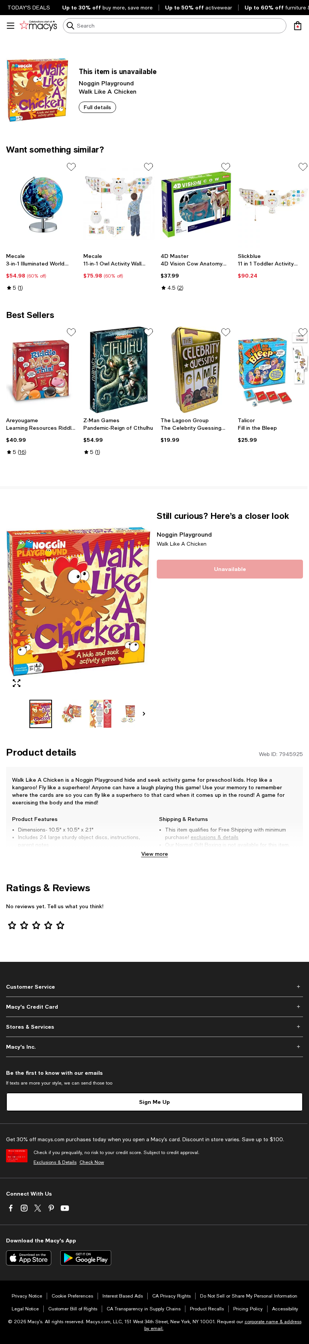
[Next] (144, 714)
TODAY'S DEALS (29, 8)
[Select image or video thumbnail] (40, 714)
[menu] (10, 25)
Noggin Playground (106, 82)
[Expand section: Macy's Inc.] (154, 1047)
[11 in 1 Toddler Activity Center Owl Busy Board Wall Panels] (273, 204)
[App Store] (28, 1257)
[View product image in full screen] (16, 683)
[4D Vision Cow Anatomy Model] (196, 204)
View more (154, 853)
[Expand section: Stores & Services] (154, 1027)
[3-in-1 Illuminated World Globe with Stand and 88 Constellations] (41, 204)
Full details (97, 107)
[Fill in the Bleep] (273, 369)
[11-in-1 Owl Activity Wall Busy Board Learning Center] (118, 204)
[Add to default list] (71, 166)
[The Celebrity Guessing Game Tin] (196, 369)
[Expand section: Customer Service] (154, 987)
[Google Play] (85, 1257)
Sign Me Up (154, 1102)
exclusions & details (215, 837)
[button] (79, 619)
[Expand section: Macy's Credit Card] (154, 1007)
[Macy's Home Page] (38, 25)
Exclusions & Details (55, 1162)
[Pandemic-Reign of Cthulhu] (118, 369)
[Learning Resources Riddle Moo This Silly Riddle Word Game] (41, 369)
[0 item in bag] (297, 25)
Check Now (92, 1162)
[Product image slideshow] (79, 602)
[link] (41, 272)
